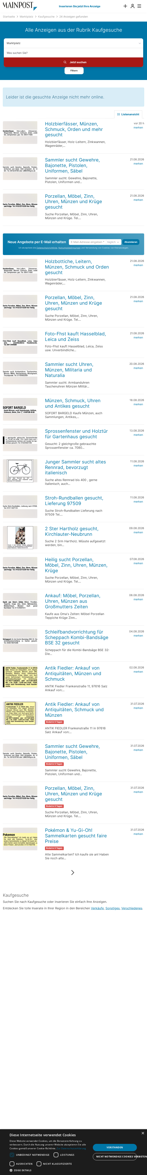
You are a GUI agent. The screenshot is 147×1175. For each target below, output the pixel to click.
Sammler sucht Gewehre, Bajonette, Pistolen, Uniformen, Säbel (72, 165)
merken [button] (138, 127)
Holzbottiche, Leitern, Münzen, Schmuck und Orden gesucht (77, 267)
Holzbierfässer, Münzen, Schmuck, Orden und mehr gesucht (74, 129)
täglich (111, 242)
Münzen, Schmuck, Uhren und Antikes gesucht (72, 403)
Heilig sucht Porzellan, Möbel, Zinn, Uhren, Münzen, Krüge (76, 565)
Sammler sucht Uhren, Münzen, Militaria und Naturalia (69, 370)
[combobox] (73, 52)
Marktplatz (13, 43)
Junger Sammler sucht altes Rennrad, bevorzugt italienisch (75, 467)
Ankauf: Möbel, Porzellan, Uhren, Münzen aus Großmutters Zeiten (72, 601)
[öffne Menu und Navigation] (137, 5)
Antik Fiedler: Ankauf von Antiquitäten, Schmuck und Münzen (74, 709)
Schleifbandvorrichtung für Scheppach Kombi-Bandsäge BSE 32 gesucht (76, 637)
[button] (74, 70)
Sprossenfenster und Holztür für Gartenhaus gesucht (76, 433)
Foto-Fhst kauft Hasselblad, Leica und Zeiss (75, 336)
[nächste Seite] (72, 873)
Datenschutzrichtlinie (47, 248)
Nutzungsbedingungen (69, 248)
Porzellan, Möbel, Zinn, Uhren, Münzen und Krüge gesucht (73, 201)
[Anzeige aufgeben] (125, 6)
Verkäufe (97, 908)
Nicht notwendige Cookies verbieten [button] (116, 1156)
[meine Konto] (132, 6)
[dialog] (73, 1152)
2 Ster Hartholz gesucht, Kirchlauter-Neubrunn (72, 531)
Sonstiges (112, 908)
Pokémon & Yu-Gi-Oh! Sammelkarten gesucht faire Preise (76, 835)
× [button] (142, 1133)
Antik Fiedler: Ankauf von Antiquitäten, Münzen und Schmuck (73, 673)
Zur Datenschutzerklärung (71, 1148)
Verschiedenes (131, 908)
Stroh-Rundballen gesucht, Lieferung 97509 (74, 500)
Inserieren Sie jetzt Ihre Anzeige (79, 6)
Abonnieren (130, 241)
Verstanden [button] (115, 1147)
